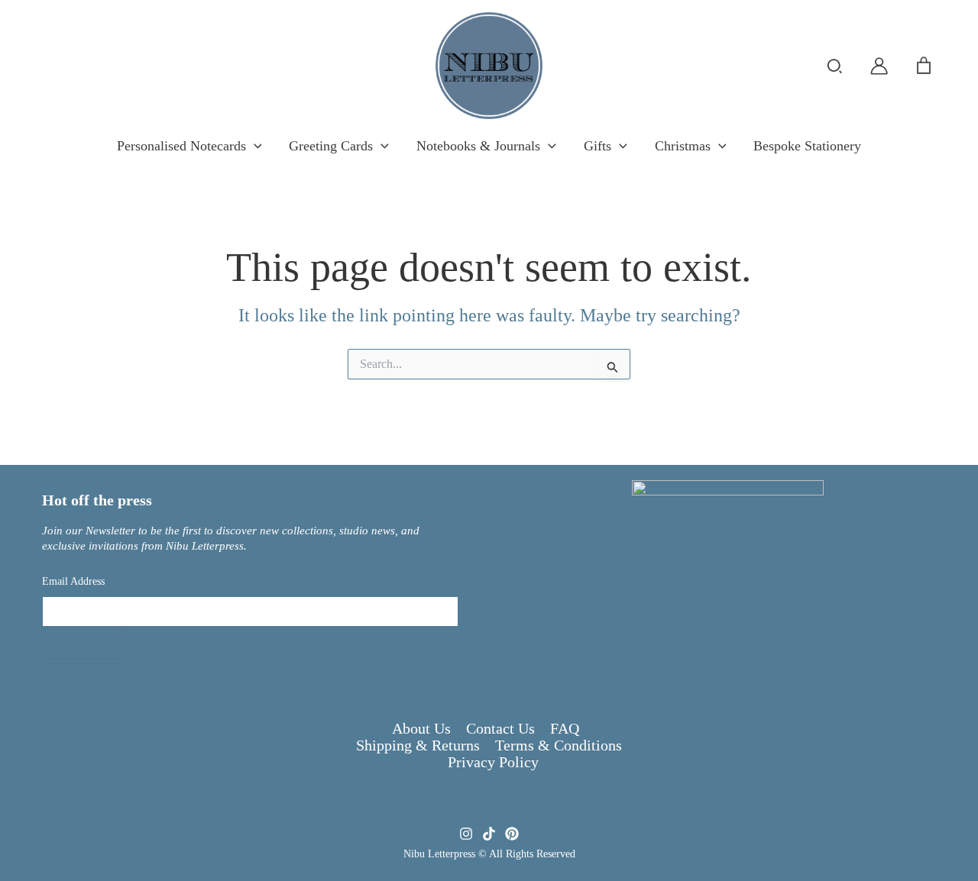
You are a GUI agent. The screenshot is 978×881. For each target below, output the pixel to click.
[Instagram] (466, 834)
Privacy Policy (493, 762)
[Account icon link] (879, 66)
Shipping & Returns (418, 745)
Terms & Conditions (558, 745)
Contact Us (500, 728)
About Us (421, 728)
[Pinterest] (512, 834)
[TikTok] (489, 834)
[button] (835, 67)
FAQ (564, 728)
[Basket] (924, 66)
